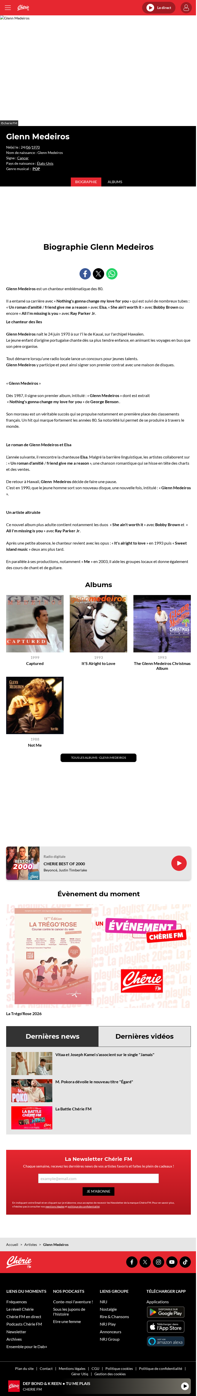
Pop (36, 169)
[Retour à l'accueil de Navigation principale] (23, 8)
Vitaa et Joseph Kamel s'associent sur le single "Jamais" (104, 1054)
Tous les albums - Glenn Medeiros (98, 757)
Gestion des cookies (110, 1374)
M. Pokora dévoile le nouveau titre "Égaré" (94, 1081)
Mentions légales (72, 1368)
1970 (36, 147)
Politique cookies (119, 1368)
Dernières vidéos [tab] (144, 1036)
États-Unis (45, 163)
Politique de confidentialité (160, 1368)
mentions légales (54, 1206)
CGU (95, 1368)
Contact (46, 1368)
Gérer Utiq (79, 1374)
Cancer (23, 158)
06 (28, 147)
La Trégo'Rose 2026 (24, 1013)
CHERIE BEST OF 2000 (64, 863)
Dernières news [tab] (53, 1036)
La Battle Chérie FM (73, 1108)
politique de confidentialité (84, 1206)
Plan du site (24, 1368)
